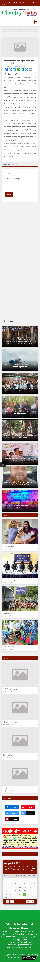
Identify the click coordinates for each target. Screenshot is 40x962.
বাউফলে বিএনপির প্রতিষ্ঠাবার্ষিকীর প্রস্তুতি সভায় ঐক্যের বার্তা (20, 389)
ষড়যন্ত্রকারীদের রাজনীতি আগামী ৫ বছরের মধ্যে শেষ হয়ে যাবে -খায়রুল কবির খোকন (20, 459)
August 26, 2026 (8, 549)
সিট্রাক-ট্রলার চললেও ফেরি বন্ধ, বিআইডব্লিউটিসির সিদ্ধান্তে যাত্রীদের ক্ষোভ (20, 365)
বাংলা (21, 2)
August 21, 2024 (8, 691)
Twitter (14, 813)
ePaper (31, 2)
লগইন (36, 2)
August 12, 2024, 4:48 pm (16, 67)
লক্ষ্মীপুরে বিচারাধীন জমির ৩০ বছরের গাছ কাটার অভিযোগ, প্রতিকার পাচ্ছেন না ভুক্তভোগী (20, 436)
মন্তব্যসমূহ (8, 173)
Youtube (30, 807)
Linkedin (30, 813)
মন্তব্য (9, 194)
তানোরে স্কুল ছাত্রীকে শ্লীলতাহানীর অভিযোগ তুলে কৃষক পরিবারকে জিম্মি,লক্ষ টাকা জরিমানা (20, 483)
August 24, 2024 (8, 791)
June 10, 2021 (7, 758)
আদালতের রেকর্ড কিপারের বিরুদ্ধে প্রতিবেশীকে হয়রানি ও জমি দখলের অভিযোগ (20, 412)
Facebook (14, 807)
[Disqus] (20, 235)
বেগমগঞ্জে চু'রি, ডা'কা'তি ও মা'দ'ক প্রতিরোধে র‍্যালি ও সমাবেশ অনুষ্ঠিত (20, 506)
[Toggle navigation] (35, 22)
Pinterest (14, 819)
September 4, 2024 (9, 725)
